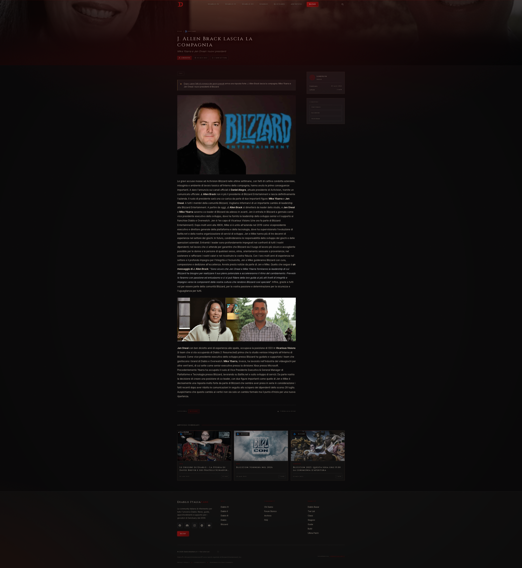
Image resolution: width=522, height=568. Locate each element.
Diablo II (224, 511)
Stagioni (311, 520)
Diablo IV (225, 507)
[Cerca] (342, 4)
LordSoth (185, 58)
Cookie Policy (200, 562)
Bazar (312, 4)
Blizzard (192, 31)
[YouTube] (209, 525)
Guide (310, 524)
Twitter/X (316, 107)
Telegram (315, 119)
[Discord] (187, 525)
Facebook (315, 113)
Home (179, 31)
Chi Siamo (268, 507)
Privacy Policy (183, 562)
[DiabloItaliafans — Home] (180, 4)
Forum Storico (270, 511)
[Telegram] (201, 525)
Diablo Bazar (313, 507)
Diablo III (224, 515)
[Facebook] (179, 525)
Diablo (223, 520)
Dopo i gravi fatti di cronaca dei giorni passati (204, 83)
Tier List (311, 511)
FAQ (266, 520)
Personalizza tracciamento (221, 562)
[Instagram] (194, 525)
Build (310, 528)
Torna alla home (288, 411)
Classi (310, 515)
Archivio (267, 515)
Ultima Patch (313, 533)
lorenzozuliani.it (337, 556)
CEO (180, 73)
